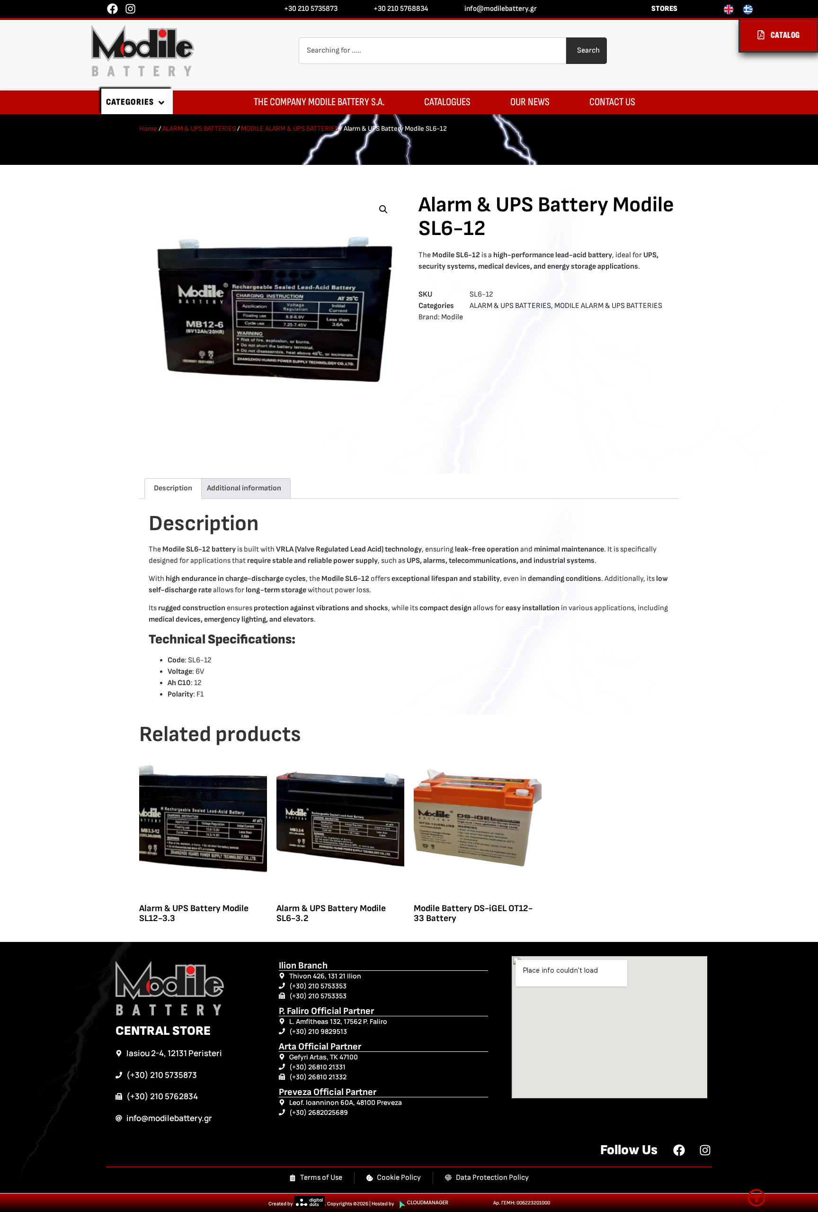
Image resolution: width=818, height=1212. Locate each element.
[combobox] (432, 50)
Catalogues (447, 102)
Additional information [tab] (244, 488)
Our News (530, 102)
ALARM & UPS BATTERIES (199, 129)
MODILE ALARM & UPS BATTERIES (289, 129)
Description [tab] (173, 488)
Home (148, 129)
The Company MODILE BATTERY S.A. (319, 102)
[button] (383, 209)
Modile (452, 317)
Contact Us (612, 102)
